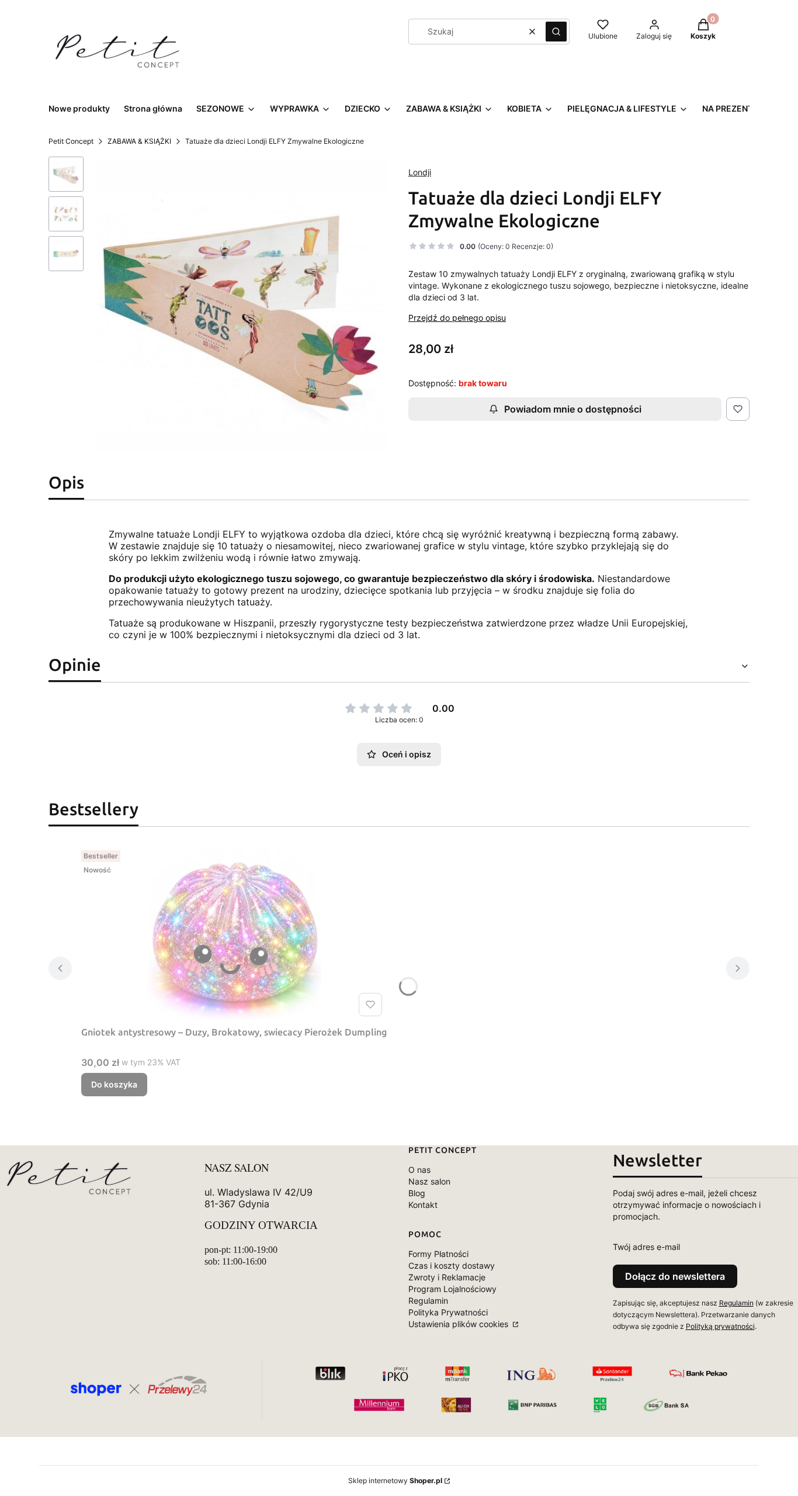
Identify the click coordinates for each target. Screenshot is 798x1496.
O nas (419, 1170)
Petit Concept (70, 141)
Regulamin (428, 1300)
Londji (419, 172)
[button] (556, 31)
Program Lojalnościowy (452, 1289)
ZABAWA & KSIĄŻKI (139, 141)
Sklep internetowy (395, 1480)
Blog (416, 1193)
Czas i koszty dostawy (451, 1265)
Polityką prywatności (720, 1326)
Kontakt (423, 1205)
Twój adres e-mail (646, 1247)
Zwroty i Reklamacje (446, 1277)
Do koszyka (114, 1084)
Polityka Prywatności (448, 1312)
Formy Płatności (438, 1254)
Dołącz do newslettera (675, 1276)
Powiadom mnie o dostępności (572, 409)
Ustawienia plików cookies (459, 1324)
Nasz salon (429, 1181)
